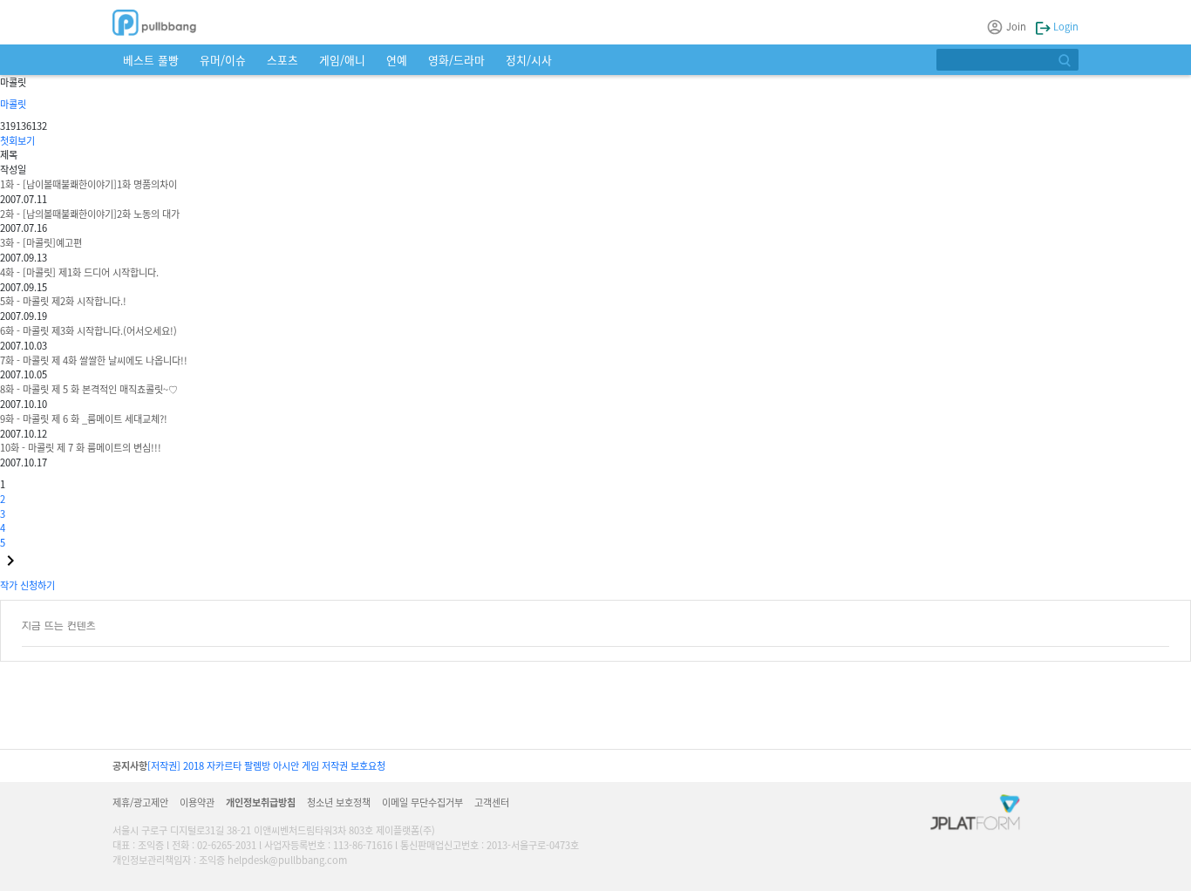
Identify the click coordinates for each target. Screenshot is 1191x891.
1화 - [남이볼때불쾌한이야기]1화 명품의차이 (88, 184)
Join (1016, 26)
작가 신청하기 (27, 585)
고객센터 (491, 802)
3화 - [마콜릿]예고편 (41, 242)
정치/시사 (529, 59)
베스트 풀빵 (151, 59)
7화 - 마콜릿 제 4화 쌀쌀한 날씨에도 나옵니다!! (93, 360)
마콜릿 (13, 104)
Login (1065, 26)
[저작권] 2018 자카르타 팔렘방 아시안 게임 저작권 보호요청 (266, 765)
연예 (396, 59)
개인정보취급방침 (261, 802)
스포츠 (282, 59)
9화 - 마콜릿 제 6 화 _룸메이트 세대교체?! (83, 418)
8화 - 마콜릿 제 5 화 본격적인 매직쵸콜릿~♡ (89, 389)
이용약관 (197, 802)
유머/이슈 (223, 59)
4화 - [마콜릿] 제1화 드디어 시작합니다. (79, 272)
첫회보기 (17, 140)
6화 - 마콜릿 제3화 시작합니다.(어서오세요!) (88, 330)
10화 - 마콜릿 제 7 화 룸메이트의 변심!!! (80, 447)
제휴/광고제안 (140, 802)
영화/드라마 (456, 59)
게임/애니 (342, 59)
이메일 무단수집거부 (422, 802)
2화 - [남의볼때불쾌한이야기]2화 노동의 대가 (90, 214)
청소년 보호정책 (339, 802)
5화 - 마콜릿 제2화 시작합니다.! (63, 301)
